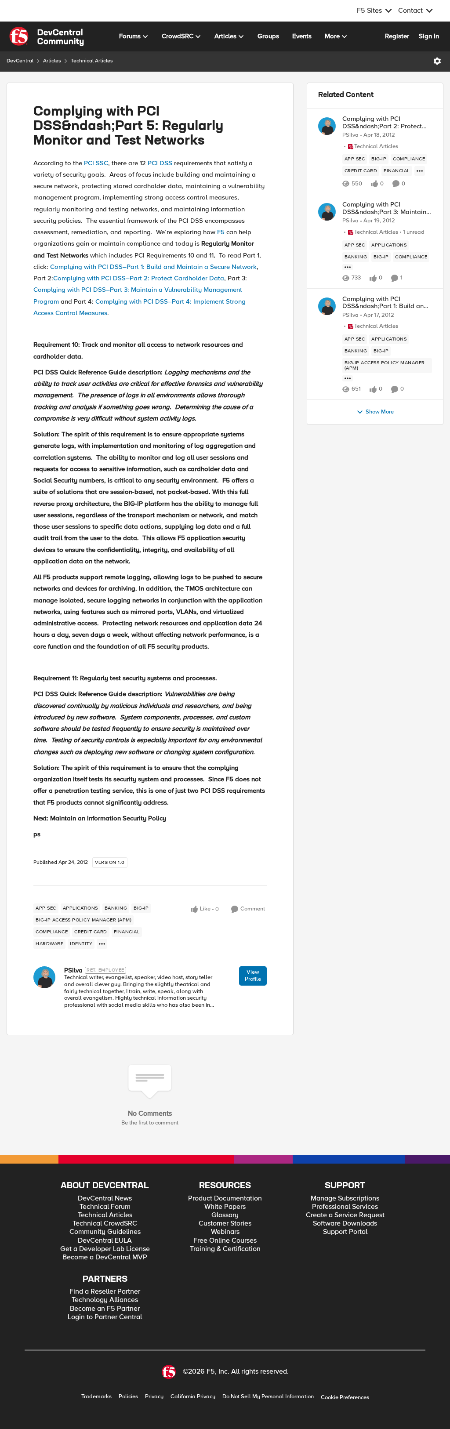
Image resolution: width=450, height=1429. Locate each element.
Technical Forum (105, 1207)
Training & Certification (225, 1249)
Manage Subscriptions (345, 1198)
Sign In (429, 36)
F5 (221, 232)
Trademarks (96, 1396)
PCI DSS (160, 163)
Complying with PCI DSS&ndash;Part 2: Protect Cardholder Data (382, 122)
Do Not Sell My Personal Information (268, 1396)
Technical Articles (92, 61)
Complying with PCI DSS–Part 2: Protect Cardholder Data (138, 278)
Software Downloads (345, 1223)
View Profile (253, 975)
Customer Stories (225, 1223)
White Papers (225, 1207)
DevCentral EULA (105, 1241)
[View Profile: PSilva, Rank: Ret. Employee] (44, 977)
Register (397, 36)
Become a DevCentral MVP (104, 1257)
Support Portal (345, 1232)
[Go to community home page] (47, 36)
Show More (380, 412)
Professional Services (345, 1207)
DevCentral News (105, 1198)
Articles (52, 61)
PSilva (73, 970)
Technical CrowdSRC (105, 1223)
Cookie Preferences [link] (345, 1397)
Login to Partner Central (105, 1317)
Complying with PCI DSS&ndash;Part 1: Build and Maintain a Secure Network (385, 302)
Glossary (225, 1215)
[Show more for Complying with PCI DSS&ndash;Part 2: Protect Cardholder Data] (419, 171)
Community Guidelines (105, 1232)
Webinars (225, 1232)
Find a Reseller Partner (104, 1292)
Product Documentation (225, 1198)
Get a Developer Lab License (105, 1249)
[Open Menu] (437, 61)
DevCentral (20, 61)
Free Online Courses (225, 1241)
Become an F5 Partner (105, 1309)
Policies (128, 1396)
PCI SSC (96, 163)
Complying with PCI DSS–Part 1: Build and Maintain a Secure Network (153, 267)
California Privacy (193, 1396)
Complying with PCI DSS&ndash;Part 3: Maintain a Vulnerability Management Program (387, 208)
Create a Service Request (345, 1215)
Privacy (154, 1396)
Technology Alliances (105, 1300)
